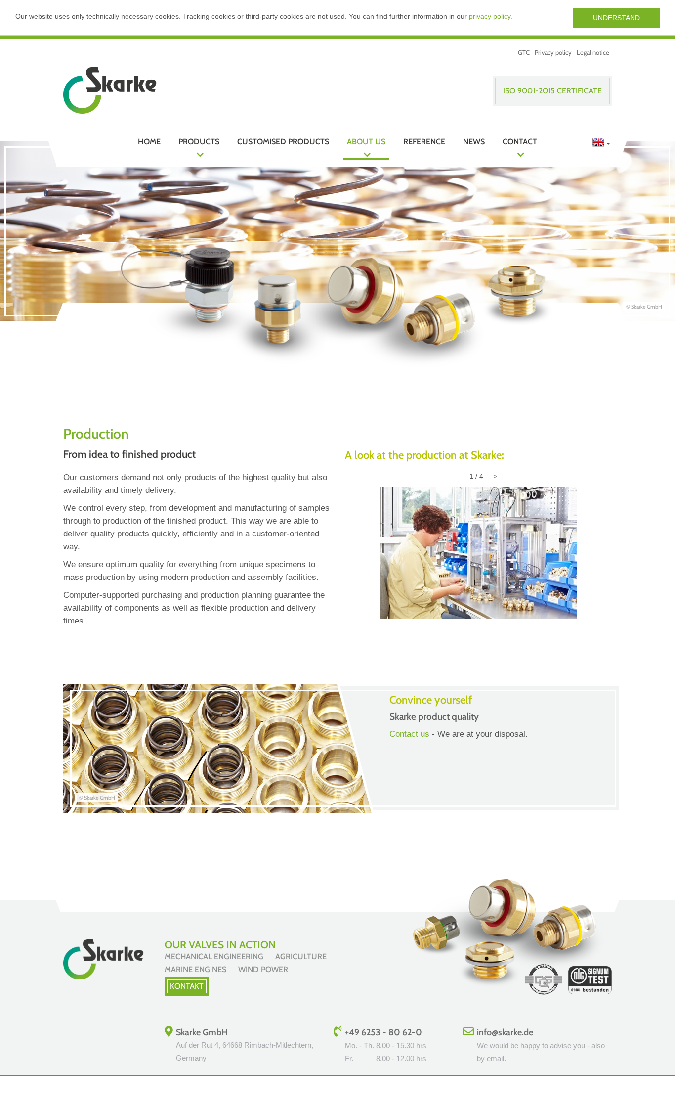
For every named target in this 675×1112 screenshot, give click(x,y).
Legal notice (593, 52)
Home (149, 141)
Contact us (409, 734)
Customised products (283, 141)
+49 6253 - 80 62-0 (383, 1032)
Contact (520, 141)
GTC (524, 52)
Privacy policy (553, 52)
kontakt (187, 986)
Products (198, 141)
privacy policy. (490, 16)
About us (366, 141)
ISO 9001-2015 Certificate (552, 90)
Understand (616, 18)
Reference (424, 141)
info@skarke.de (505, 1032)
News (474, 141)
